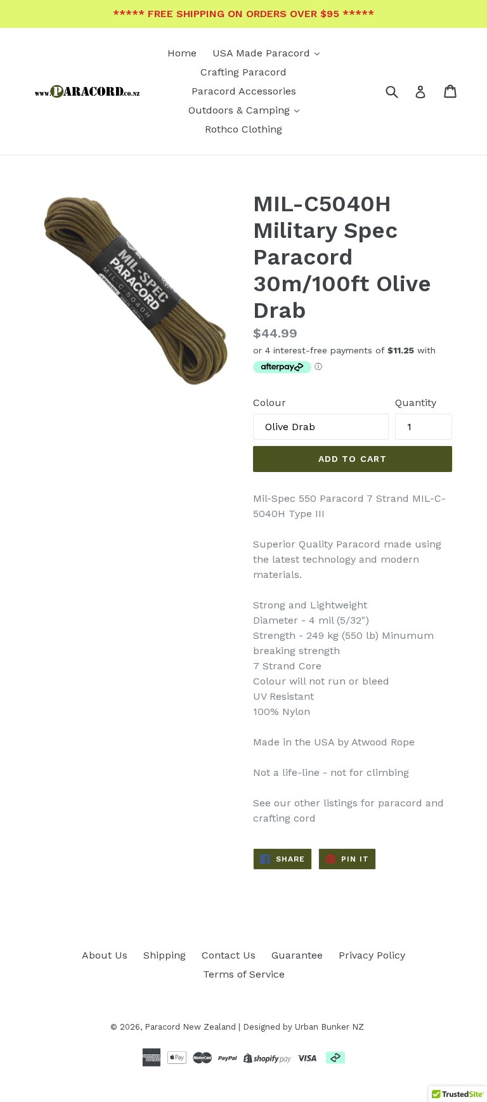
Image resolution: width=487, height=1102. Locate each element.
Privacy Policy (372, 955)
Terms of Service (244, 974)
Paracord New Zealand (190, 1027)
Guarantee (297, 955)
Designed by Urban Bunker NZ (303, 1027)
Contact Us (229, 955)
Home (182, 53)
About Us (104, 955)
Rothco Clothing (243, 129)
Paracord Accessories (244, 91)
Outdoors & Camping (240, 110)
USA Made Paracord (262, 53)
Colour (269, 403)
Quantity (415, 403)
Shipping (164, 955)
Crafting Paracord (243, 72)
